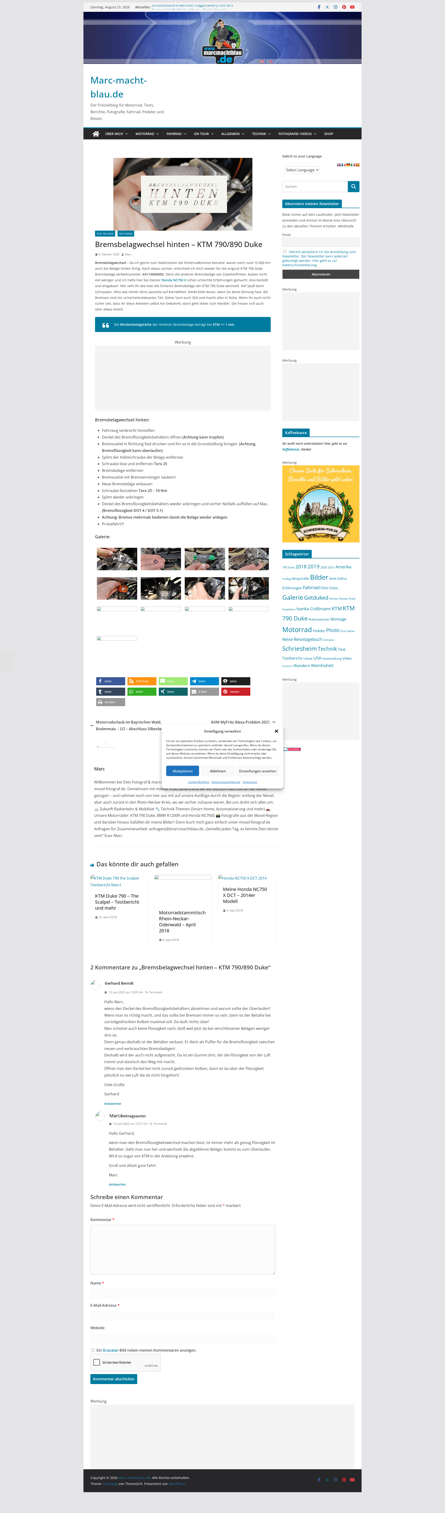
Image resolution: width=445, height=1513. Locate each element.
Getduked (316, 597)
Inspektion (289, 609)
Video (347, 658)
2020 (324, 567)
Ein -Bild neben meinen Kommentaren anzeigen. (146, 1350)
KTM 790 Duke (105, 233)
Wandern (301, 665)
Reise (287, 639)
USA (317, 658)
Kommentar (102, 1219)
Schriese (328, 640)
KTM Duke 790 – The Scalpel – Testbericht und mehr (117, 902)
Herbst (333, 598)
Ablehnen (218, 770)
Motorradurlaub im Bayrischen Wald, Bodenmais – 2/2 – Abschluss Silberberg (131, 725)
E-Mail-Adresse (105, 1305)
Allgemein (230, 134)
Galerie (292, 597)
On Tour (201, 134)
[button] (276, 731)
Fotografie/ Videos (295, 134)
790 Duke (288, 567)
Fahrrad (174, 134)
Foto (324, 587)
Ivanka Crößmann (313, 608)
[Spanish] (357, 165)
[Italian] (353, 165)
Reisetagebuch (308, 639)
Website (97, 1327)
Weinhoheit (322, 665)
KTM (337, 608)
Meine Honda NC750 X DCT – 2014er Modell (245, 895)
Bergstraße (300, 578)
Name (97, 1283)
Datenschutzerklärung (226, 782)
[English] (339, 165)
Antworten (112, 1103)
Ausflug (286, 578)
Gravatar (110, 1350)
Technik (259, 134)
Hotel (352, 598)
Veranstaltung (332, 659)
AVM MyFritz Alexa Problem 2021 (240, 722)
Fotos (333, 588)
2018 (301, 566)
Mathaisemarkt (319, 619)
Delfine (342, 578)
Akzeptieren (183, 770)
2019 (314, 566)
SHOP (328, 134)
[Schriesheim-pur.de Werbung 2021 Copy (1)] (320, 468)
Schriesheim (299, 648)
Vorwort (287, 666)
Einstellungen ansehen (257, 770)
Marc (128, 254)
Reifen (351, 631)
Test (342, 649)
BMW (332, 578)
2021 (331, 567)
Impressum (250, 782)
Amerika (343, 567)
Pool (343, 631)
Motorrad (145, 134)
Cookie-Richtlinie (198, 782)
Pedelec (319, 630)
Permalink (155, 992)
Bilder (319, 577)
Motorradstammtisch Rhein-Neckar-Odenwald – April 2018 (182, 921)
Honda (343, 598)
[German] (348, 165)
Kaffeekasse (290, 449)
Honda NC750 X (174, 280)
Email (286, 234)
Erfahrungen (292, 588)
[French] (343, 165)
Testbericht (292, 658)
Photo (333, 630)
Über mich (114, 134)
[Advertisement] (183, 378)
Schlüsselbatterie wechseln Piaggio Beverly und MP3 (192, 7)
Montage (338, 619)
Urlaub (307, 658)
